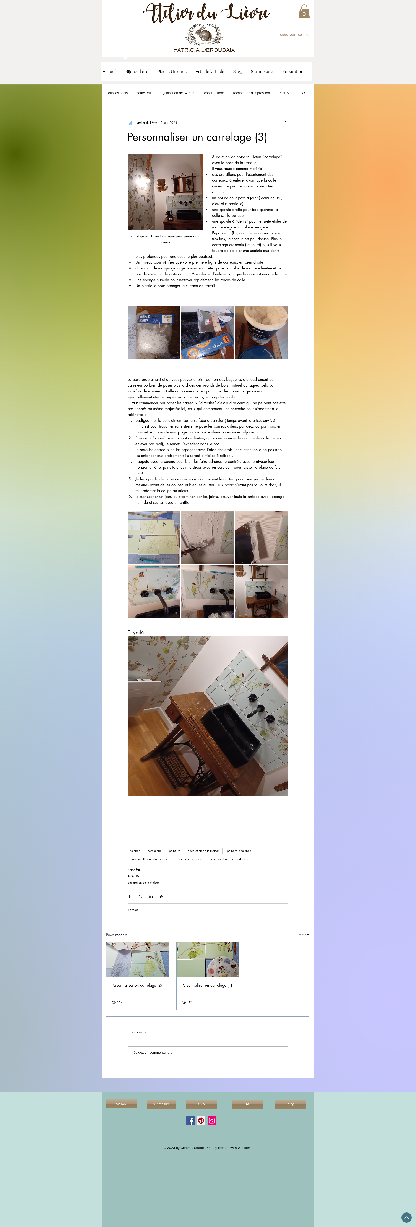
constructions (214, 93)
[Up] (406, 1217)
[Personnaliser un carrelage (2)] (137, 959)
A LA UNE (134, 876)
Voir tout (304, 934)
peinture (174, 851)
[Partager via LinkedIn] (151, 896)
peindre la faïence (239, 851)
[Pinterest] (201, 1120)
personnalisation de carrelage (150, 859)
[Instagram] (212, 1120)
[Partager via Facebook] (130, 896)
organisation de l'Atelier (177, 93)
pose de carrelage (190, 859)
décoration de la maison (204, 851)
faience (135, 851)
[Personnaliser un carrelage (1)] (208, 959)
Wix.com (244, 1148)
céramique (155, 851)
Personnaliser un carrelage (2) (137, 985)
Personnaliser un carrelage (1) (207, 985)
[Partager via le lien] (161, 896)
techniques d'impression (251, 93)
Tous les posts (117, 93)
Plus (282, 93)
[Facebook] (190, 1120)
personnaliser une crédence (229, 859)
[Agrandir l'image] (154, 332)
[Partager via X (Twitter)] (140, 896)
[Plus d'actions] (285, 122)
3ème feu (143, 93)
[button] (304, 11)
